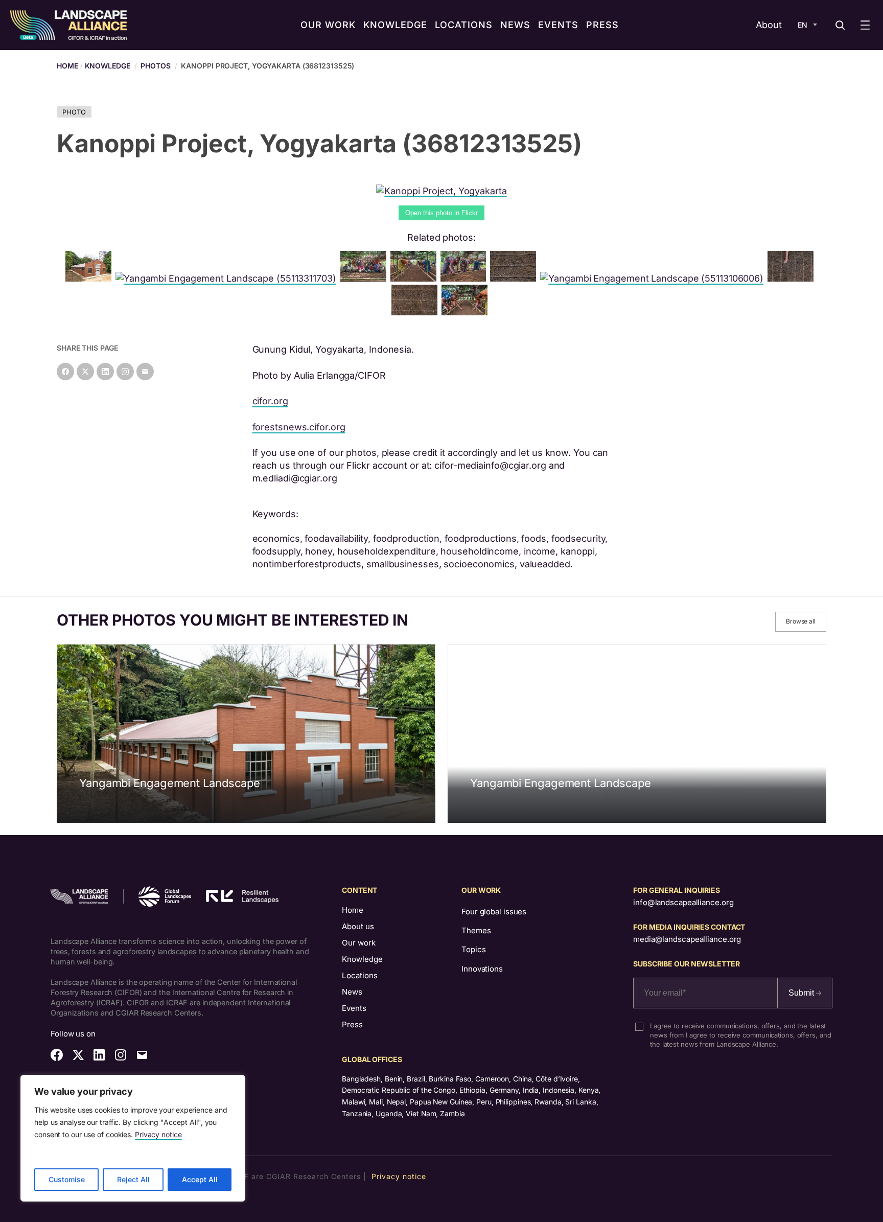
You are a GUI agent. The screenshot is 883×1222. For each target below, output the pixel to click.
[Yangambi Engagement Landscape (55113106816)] (90, 278)
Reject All (133, 1179)
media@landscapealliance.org (687, 939)
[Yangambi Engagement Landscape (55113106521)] (365, 278)
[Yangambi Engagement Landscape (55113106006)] (654, 278)
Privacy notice (158, 1134)
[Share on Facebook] (65, 371)
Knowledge (107, 65)
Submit (802, 992)
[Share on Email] (145, 371)
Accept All (200, 1179)
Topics (473, 949)
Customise (67, 1179)
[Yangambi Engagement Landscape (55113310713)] (467, 312)
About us (358, 926)
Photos (155, 65)
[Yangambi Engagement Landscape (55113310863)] (416, 312)
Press (352, 1024)
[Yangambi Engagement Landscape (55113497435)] (465, 278)
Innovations (482, 969)
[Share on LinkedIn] (105, 371)
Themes (476, 930)
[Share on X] (85, 371)
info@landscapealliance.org (683, 902)
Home (352, 910)
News (352, 992)
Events (354, 1008)
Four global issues (493, 911)
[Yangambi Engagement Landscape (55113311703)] (227, 278)
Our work (359, 943)
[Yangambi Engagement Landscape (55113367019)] (793, 278)
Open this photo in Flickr (441, 213)
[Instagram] (125, 371)
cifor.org (270, 401)
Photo (74, 112)
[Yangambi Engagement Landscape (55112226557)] (515, 278)
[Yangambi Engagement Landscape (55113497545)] (415, 278)
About (769, 24)
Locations (360, 975)
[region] (132, 1138)
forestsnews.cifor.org (298, 427)
